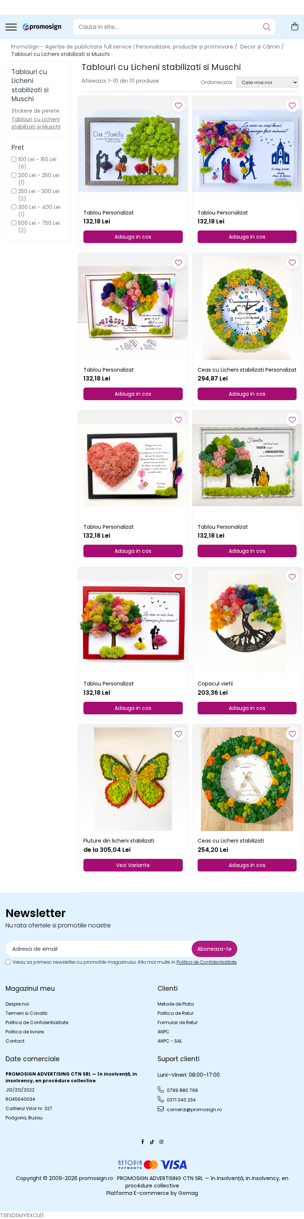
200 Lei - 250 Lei (38, 175)
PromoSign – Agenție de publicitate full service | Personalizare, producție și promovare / (125, 46)
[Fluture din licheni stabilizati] (133, 779)
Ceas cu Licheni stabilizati (231, 840)
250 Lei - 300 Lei (38, 191)
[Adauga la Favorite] (178, 105)
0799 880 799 (182, 1090)
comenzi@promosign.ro (194, 1109)
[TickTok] (152, 1142)
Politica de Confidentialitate (206, 962)
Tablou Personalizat (108, 212)
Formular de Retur (178, 1022)
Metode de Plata (176, 1004)
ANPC (163, 1032)
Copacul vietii (215, 683)
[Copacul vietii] (247, 622)
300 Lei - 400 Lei (39, 207)
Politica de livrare (25, 1032)
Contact (15, 1041)
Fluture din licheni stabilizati (118, 840)
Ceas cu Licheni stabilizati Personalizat (247, 369)
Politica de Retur (176, 1013)
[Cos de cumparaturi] (294, 27)
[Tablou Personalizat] (133, 151)
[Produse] (11, 27)
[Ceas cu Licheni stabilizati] (247, 779)
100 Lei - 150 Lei (37, 159)
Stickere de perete (35, 110)
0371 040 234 (181, 1100)
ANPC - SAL (170, 1041)
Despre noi (17, 1004)
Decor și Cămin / (262, 46)
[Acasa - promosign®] (42, 27)
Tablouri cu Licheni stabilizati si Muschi (35, 123)
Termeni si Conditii (26, 1013)
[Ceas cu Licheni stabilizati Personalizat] (247, 308)
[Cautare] (267, 27)
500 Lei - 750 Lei (39, 223)
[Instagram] (161, 1142)
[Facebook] (143, 1142)
